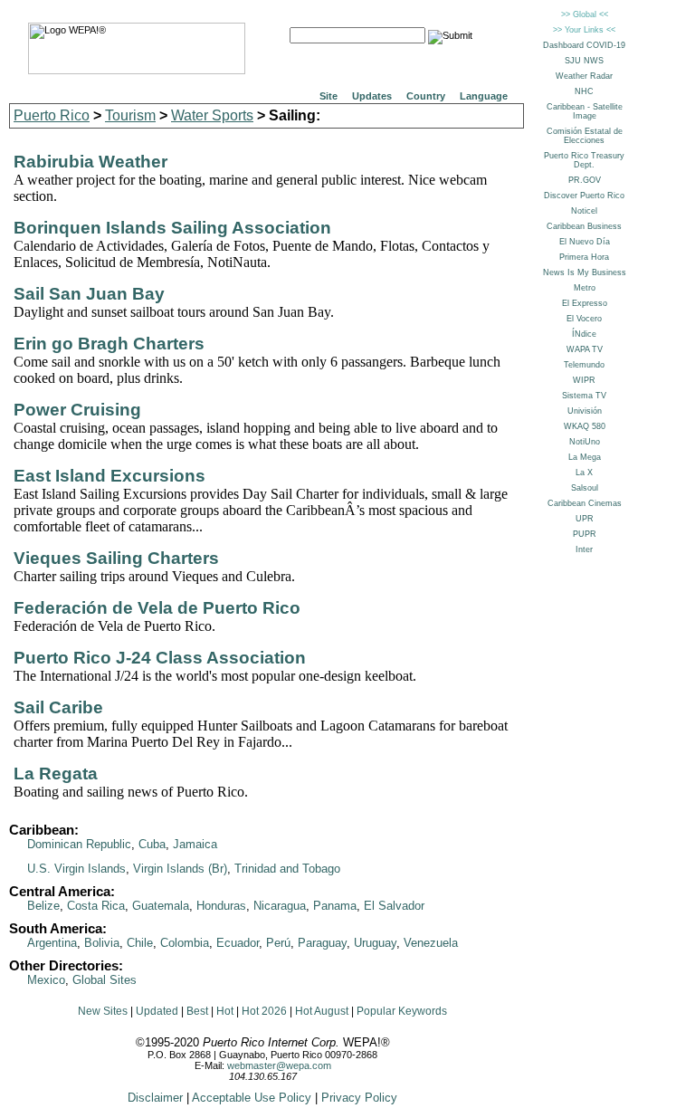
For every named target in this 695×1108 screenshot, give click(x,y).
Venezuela (431, 943)
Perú (278, 943)
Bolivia (101, 943)
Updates (372, 96)
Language (484, 96)
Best (197, 1011)
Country (425, 96)
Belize (43, 905)
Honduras (221, 905)
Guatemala (160, 905)
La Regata (56, 773)
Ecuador (237, 943)
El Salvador (394, 905)
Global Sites (104, 980)
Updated (157, 1011)
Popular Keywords (402, 1011)
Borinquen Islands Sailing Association (172, 227)
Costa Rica (96, 905)
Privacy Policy (359, 1097)
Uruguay (375, 943)
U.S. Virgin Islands (76, 868)
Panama (335, 905)
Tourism (130, 115)
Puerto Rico (52, 115)
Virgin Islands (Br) (180, 868)
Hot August (321, 1011)
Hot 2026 (264, 1011)
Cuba (152, 844)
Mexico (46, 980)
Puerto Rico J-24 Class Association (160, 657)
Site (328, 96)
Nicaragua (279, 905)
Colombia (184, 943)
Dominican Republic (79, 844)
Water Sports (212, 115)
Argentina (52, 943)
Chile (140, 943)
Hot (224, 1011)
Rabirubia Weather (90, 161)
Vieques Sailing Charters (116, 558)
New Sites (103, 1011)
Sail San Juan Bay (89, 293)
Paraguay (322, 943)
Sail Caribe (58, 707)
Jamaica (195, 844)
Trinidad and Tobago (287, 868)
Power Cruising (77, 409)
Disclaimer (155, 1097)
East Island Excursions (109, 475)
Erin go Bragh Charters (109, 343)
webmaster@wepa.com (279, 1065)
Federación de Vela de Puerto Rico (157, 607)
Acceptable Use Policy (251, 1097)
